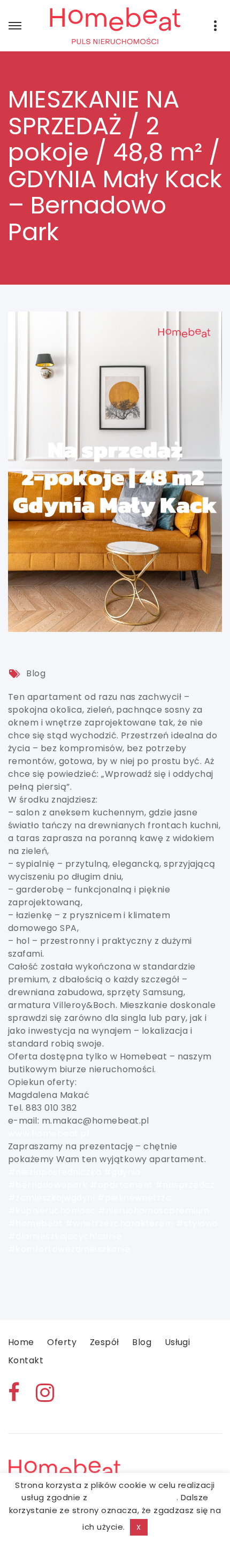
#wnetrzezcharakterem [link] (119, 1223)
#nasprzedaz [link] (184, 1185)
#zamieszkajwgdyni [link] (51, 1198)
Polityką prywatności (133, 1497)
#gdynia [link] (122, 1172)
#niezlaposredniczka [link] (54, 1172)
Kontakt (25, 1360)
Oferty (61, 1342)
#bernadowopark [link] (48, 1185)
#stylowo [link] (197, 1223)
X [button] (138, 1527)
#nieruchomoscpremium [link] (154, 1210)
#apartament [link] (121, 1185)
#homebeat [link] (35, 1223)
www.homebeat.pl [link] (48, 1133)
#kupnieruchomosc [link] (52, 1210)
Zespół (104, 1342)
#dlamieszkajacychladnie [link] (64, 1236)
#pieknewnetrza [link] (134, 1198)
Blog (35, 673)
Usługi (177, 1342)
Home (21, 1342)
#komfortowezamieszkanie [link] (69, 1249)
